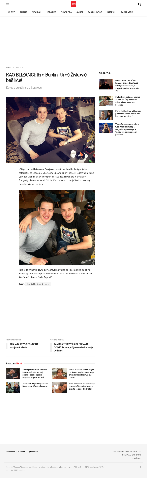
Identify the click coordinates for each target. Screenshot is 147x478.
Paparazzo (127, 12)
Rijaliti (23, 12)
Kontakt (21, 452)
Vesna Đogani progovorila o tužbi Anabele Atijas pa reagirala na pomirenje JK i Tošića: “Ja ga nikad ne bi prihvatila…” (127, 129)
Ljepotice (51, 12)
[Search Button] (139, 4)
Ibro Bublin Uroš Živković (38, 284)
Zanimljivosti (95, 12)
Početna (9, 68)
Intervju (111, 12)
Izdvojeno (19, 68)
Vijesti (11, 12)
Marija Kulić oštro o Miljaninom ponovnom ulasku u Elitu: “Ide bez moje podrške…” (128, 113)
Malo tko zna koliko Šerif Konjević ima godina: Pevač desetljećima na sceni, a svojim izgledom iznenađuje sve (127, 85)
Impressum (10, 452)
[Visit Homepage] (73, 4)
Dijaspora (66, 12)
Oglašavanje (33, 452)
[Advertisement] (73, 40)
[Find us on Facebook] (140, 467)
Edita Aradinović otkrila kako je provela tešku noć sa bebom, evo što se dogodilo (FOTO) (81, 386)
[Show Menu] (7, 4)
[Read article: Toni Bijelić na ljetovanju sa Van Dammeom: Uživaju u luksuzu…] (13, 387)
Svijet (80, 12)
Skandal (36, 12)
